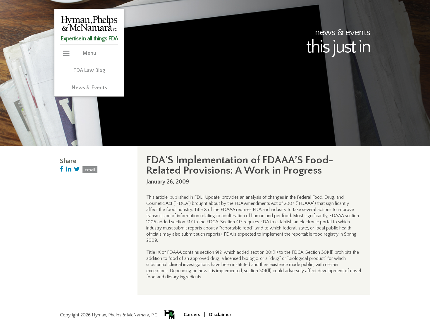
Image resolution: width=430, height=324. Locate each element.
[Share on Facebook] (61, 169)
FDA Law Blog (89, 70)
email (90, 169)
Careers (192, 314)
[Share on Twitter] (77, 169)
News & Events (89, 87)
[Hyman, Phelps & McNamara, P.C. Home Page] (89, 30)
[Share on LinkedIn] (68, 169)
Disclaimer (220, 314)
